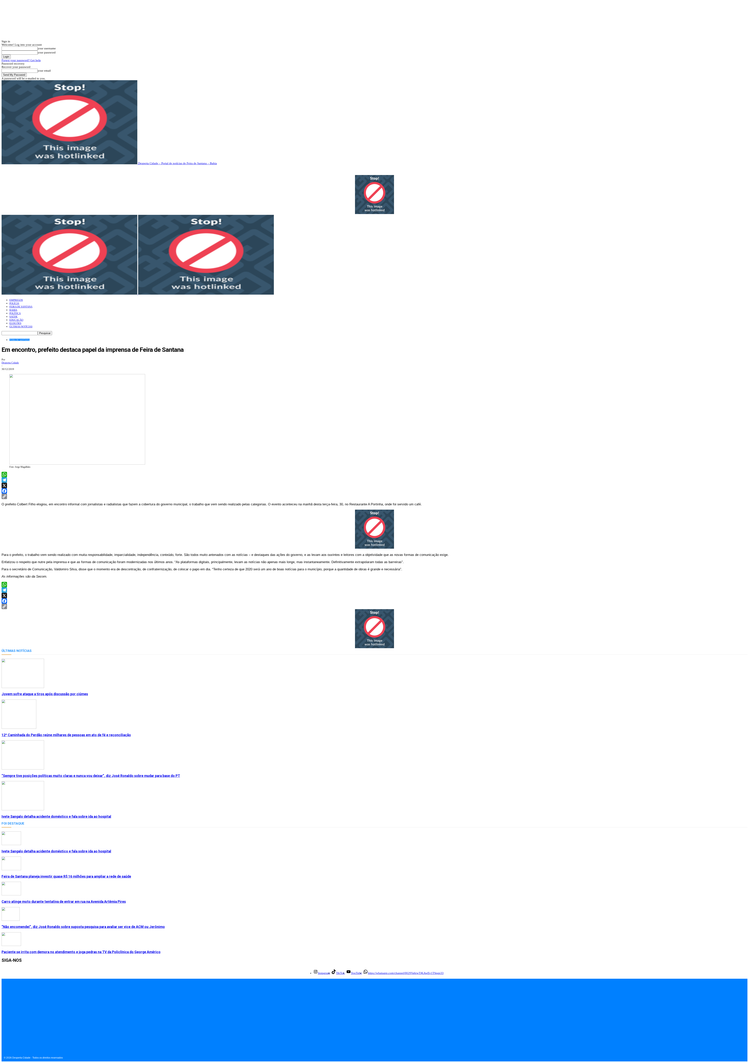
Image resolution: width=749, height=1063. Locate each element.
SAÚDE (13, 316)
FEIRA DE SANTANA (20, 306)
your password (47, 52)
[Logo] (70, 293)
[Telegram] (374, 480)
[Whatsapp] (31, 1028)
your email (44, 70)
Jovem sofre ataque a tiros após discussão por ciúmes (45, 694)
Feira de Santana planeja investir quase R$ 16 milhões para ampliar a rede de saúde (66, 876)
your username (47, 48)
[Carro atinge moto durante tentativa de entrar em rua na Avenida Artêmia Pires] (11, 894)
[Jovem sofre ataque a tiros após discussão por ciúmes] (23, 687)
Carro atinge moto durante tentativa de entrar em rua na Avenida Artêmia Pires (64, 902)
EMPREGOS (16, 300)
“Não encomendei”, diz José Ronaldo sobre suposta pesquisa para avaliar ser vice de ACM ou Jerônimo (83, 927)
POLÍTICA (15, 313)
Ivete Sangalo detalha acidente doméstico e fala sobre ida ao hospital (56, 817)
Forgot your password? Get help (21, 60)
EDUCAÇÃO (16, 319)
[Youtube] (22, 1028)
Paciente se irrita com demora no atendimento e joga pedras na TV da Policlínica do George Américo (81, 952)
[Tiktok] (13, 1028)
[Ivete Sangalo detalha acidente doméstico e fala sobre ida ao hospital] (23, 809)
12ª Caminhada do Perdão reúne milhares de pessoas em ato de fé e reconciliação (66, 735)
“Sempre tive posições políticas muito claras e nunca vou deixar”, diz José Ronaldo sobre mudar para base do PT (91, 776)
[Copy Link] (374, 496)
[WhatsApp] (374, 474)
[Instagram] (5, 1028)
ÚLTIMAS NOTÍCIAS (20, 326)
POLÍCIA (14, 303)
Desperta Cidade (10, 362)
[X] (374, 485)
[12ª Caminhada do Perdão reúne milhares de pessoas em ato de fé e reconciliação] (19, 727)
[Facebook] (374, 491)
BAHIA (13, 309)
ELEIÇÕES (15, 323)
